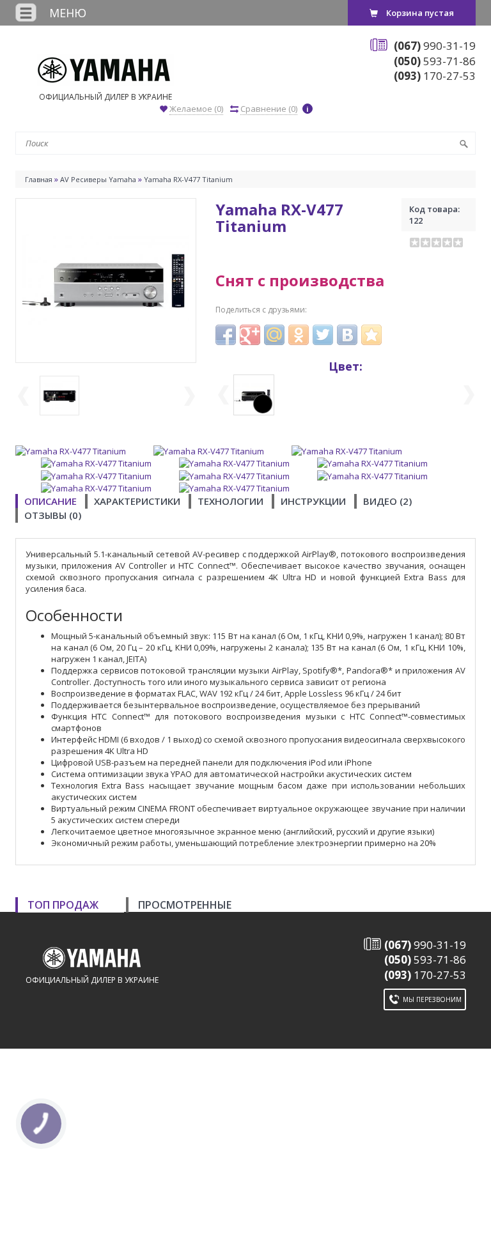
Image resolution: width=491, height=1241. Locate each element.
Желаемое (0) (196, 108)
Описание (50, 501)
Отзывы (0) (52, 515)
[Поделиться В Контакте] (347, 335)
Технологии (230, 501)
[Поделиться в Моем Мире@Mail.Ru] (274, 335)
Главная (38, 179)
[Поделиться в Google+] (250, 335)
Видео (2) (387, 501)
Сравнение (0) (268, 108)
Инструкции (313, 501)
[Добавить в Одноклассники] (298, 335)
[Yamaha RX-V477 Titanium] (105, 279)
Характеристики (137, 501)
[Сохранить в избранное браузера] (371, 335)
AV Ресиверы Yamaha (98, 179)
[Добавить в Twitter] (323, 335)
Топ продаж (62, 905)
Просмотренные (184, 905)
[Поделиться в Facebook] (225, 335)
